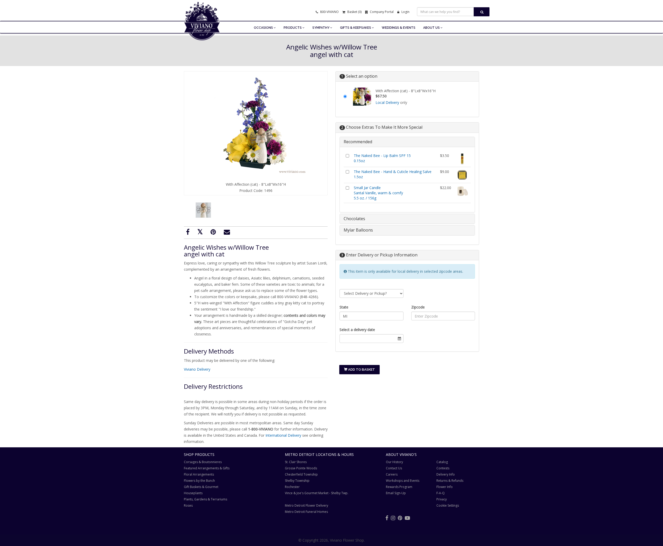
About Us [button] (432, 28)
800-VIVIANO (329, 12)
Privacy (441, 499)
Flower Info (444, 487)
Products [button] (293, 28)
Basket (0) (354, 12)
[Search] (481, 11)
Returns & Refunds (449, 480)
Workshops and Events (402, 480)
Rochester (292, 487)
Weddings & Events (398, 28)
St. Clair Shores (296, 462)
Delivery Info (445, 474)
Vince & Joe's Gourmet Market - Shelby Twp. (316, 493)
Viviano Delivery (197, 369)
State (344, 307)
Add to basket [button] (361, 369)
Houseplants (193, 493)
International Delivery (283, 435)
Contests (442, 468)
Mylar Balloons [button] (358, 230)
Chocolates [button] (354, 218)
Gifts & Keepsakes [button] (356, 28)
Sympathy (321, 28)
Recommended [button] (358, 142)
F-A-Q (440, 493)
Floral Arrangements (199, 474)
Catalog (442, 462)
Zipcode (418, 307)
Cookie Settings (447, 505)
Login (405, 12)
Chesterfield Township (301, 474)
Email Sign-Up (396, 493)
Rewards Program (399, 487)
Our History (394, 462)
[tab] (407, 142)
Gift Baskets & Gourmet (201, 487)
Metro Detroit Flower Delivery (306, 505)
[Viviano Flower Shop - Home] (202, 32)
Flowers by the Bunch (199, 480)
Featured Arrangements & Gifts (206, 468)
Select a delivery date (357, 329)
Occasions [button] (264, 28)
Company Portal (381, 12)
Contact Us (394, 468)
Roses (188, 505)
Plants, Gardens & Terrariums (205, 499)
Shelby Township (297, 480)
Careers (392, 474)
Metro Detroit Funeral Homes (306, 511)
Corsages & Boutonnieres (203, 462)
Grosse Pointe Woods (301, 468)
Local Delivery (387, 102)
